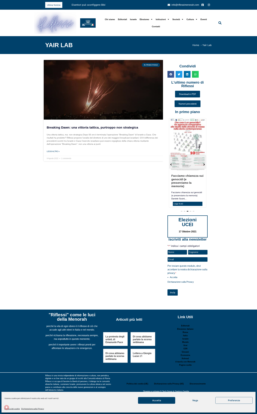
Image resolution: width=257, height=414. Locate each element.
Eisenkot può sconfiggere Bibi (81, 4)
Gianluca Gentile (182, 381)
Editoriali (122, 19)
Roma (185, 322)
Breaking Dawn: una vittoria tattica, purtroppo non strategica (92, 127)
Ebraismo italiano (185, 319)
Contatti (156, 26)
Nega (195, 400)
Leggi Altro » (53, 151)
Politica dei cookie (12, 409)
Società (176, 19)
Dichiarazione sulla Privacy (32, 409)
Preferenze (234, 400)
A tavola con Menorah (185, 352)
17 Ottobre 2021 (187, 221)
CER (185, 339)
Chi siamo (110, 19)
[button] (159, 5)
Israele (133, 19)
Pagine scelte (185, 355)
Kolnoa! (185, 348)
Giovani (185, 342)
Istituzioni (161, 19)
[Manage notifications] (6, 407)
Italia (185, 325)
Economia (185, 345)
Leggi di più (178, 194)
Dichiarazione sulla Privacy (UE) (169, 374)
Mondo (185, 332)
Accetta (156, 400)
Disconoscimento (198, 374)
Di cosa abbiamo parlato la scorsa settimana (142, 329)
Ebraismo (144, 19)
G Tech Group (166, 381)
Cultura (190, 19)
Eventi (203, 19)
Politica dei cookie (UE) (137, 374)
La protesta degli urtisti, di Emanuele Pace (114, 329)
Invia (172, 282)
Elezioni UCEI (187, 212)
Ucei (185, 335)
